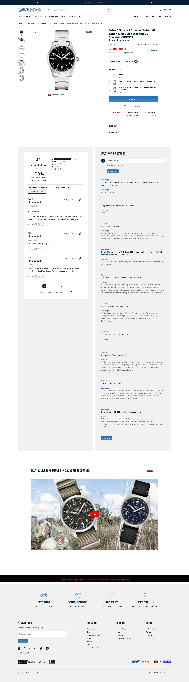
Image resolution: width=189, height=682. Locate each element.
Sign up (23, 641)
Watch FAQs (150, 629)
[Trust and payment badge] (27, 662)
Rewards (168, 16)
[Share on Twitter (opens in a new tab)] (39, 224)
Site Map (90, 641)
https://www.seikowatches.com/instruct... (115, 421)
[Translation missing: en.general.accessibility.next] (151, 2)
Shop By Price (39, 16)
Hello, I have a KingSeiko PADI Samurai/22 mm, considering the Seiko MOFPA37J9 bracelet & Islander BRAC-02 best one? (131, 253)
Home (20, 23)
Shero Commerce (165, 673)
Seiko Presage (149, 290)
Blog (159, 16)
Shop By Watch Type (56, 16)
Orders (118, 632)
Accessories (73, 16)
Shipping (149, 635)
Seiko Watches (41, 23)
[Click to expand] (35, 33)
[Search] (109, 10)
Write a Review (37, 191)
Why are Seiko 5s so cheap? (113, 383)
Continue (112, 171)
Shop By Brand (23, 16)
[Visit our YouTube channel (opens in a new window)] (151, 471)
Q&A (88, 645)
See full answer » (156, 293)
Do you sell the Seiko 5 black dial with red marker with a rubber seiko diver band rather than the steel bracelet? (130, 184)
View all (106, 438)
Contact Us (150, 638)
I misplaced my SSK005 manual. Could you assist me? (122, 412)
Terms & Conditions (94, 635)
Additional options (115, 70)
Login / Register (122, 629)
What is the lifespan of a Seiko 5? (115, 355)
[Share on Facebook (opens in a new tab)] (35, 225)
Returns (148, 632)
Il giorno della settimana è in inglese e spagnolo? (120, 206)
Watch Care (150, 16)
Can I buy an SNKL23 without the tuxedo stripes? (120, 334)
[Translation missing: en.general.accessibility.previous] (37, 2)
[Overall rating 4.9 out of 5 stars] (114, 40)
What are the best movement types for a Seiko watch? (122, 278)
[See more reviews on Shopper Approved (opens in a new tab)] (43, 225)
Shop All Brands (92, 648)
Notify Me (133, 99)
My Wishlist (120, 635)
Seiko (115, 44)
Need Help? (138, 16)
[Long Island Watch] (29, 10)
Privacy (89, 638)
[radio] (66, 159)
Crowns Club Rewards (124, 638)
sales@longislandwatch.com (33, 653)
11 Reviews (125, 40)
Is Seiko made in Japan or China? (115, 226)
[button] (21, 32)
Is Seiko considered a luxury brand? (116, 306)
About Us (90, 629)
